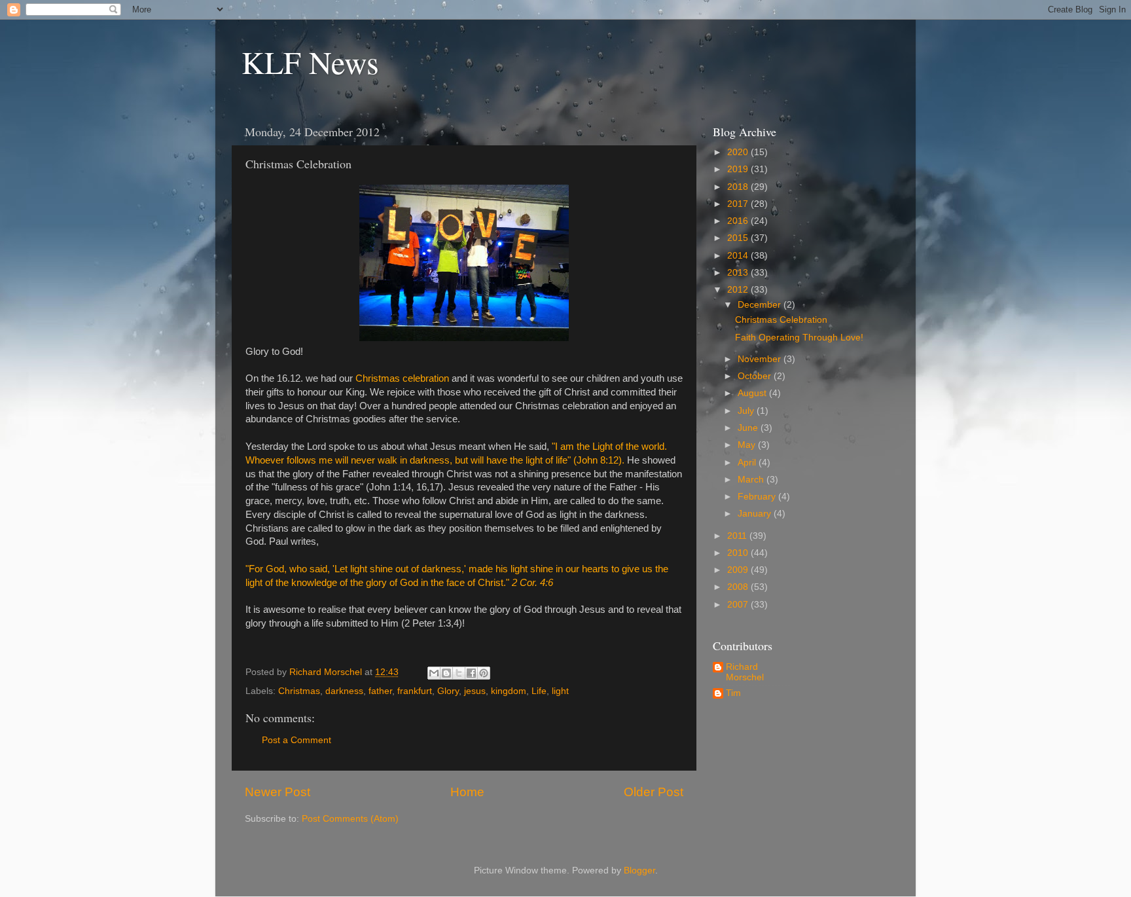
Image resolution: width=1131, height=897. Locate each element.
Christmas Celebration (781, 320)
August (753, 393)
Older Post (653, 792)
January (756, 514)
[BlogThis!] (446, 673)
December (760, 305)
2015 (739, 238)
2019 (739, 169)
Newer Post (277, 792)
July (747, 411)
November (760, 359)
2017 (739, 204)
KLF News (310, 61)
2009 (739, 570)
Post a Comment (296, 740)
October (756, 376)
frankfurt (414, 691)
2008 (739, 587)
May (748, 445)
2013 (739, 273)
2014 (739, 256)
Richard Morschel (745, 672)
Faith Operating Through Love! (799, 337)
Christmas (299, 691)
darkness (344, 691)
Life (539, 691)
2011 (738, 536)
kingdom (508, 691)
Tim (733, 693)
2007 (739, 605)
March (752, 480)
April (748, 462)
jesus (475, 691)
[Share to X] (458, 673)
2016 (739, 221)
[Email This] (433, 673)
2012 (739, 290)
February (758, 497)
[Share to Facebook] (471, 673)
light (560, 691)
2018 (739, 187)
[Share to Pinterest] (483, 673)
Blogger (639, 870)
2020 (739, 152)
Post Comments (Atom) (350, 819)
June (749, 428)
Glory (448, 691)
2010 (739, 553)
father (380, 691)
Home (467, 792)
